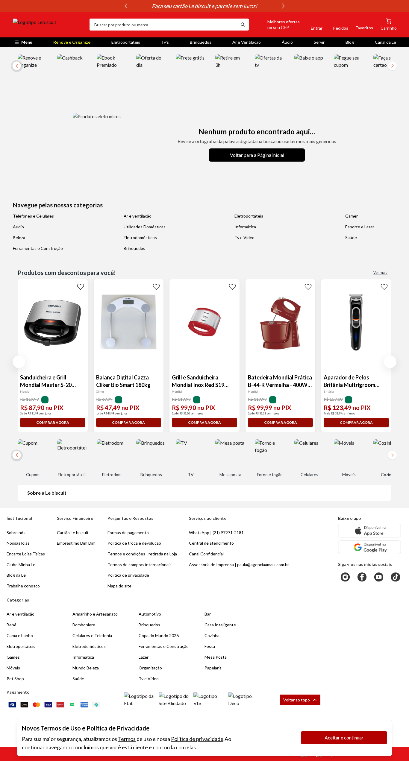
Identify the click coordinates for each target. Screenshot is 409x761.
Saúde (351, 237)
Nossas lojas (18, 543)
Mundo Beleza (85, 667)
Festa (210, 646)
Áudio (287, 42)
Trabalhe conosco (23, 585)
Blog (350, 42)
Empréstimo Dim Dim (76, 543)
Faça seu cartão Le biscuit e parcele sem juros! (204, 6)
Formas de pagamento (128, 532)
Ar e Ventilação (246, 42)
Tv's (165, 42)
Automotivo (150, 613)
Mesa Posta (216, 657)
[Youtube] (379, 577)
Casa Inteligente (220, 624)
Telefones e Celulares (33, 215)
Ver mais (380, 272)
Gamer (351, 215)
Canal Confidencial (206, 553)
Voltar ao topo (296, 699)
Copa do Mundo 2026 (159, 635)
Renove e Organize (71, 42)
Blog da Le (16, 575)
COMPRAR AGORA (52, 422)
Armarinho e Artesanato (95, 613)
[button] (277, 24)
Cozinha (212, 635)
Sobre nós (16, 532)
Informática (245, 226)
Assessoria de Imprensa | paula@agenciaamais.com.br (239, 564)
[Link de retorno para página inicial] (49, 25)
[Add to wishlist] (80, 286)
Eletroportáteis (125, 42)
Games (13, 657)
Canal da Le (385, 42)
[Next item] (283, 6)
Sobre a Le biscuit (46, 493)
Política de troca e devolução (134, 543)
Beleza (19, 237)
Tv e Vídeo (244, 237)
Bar (208, 613)
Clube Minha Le (21, 564)
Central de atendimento (211, 543)
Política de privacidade (197, 739)
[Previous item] (125, 6)
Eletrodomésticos (140, 237)
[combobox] (163, 25)
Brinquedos (200, 42)
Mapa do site (119, 585)
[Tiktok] (395, 577)
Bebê (11, 624)
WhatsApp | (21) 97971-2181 (216, 532)
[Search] (243, 25)
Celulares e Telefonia (92, 635)
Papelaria (213, 667)
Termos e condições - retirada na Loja (142, 553)
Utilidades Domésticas (145, 226)
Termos (127, 739)
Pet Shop (15, 678)
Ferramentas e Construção (38, 248)
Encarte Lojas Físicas (26, 553)
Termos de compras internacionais (139, 564)
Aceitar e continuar (344, 737)
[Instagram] (345, 577)
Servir (319, 42)
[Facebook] (362, 577)
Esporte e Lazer (359, 226)
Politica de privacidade (128, 575)
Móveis (13, 667)
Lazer (144, 657)
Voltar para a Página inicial (257, 155)
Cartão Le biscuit (73, 532)
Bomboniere (83, 624)
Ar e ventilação (138, 215)
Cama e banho (20, 635)
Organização (150, 667)
